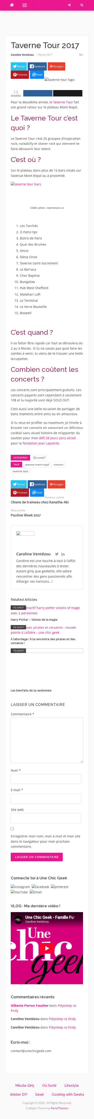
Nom (16, 770)
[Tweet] (67, 93)
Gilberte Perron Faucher (29, 1005)
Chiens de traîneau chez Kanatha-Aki (40, 502)
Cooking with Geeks (68, 1094)
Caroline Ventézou (22, 54)
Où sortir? (39, 458)
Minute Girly (24, 1085)
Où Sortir (49, 1085)
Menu (22, 5)
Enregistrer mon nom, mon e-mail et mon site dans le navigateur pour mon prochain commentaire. (45, 841)
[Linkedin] (63, 554)
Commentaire (22, 714)
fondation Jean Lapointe (41, 443)
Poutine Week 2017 (26, 515)
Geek (39, 1094)
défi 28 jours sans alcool (57, 438)
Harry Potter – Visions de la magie (34, 619)
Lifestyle (71, 1085)
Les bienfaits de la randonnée (31, 690)
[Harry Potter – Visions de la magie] (47, 610)
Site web (17, 809)
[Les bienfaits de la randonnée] (47, 667)
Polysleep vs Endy (62, 1019)
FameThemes (59, 1108)
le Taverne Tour (61, 102)
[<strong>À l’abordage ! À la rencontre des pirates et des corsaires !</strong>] (47, 630)
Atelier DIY (18, 1094)
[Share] (37, 93)
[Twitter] (57, 554)
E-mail (17, 790)
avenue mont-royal (37, 464)
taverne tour (20, 471)
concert (58, 464)
